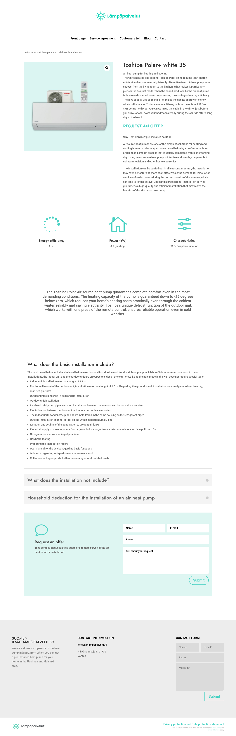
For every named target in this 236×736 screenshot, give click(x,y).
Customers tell (130, 38)
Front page (78, 38)
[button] (107, 68)
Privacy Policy (216, 727)
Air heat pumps (46, 52)
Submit (199, 580)
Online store (30, 52)
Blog (147, 38)
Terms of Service (213, 730)
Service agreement (103, 38)
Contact (160, 38)
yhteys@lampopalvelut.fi (92, 644)
